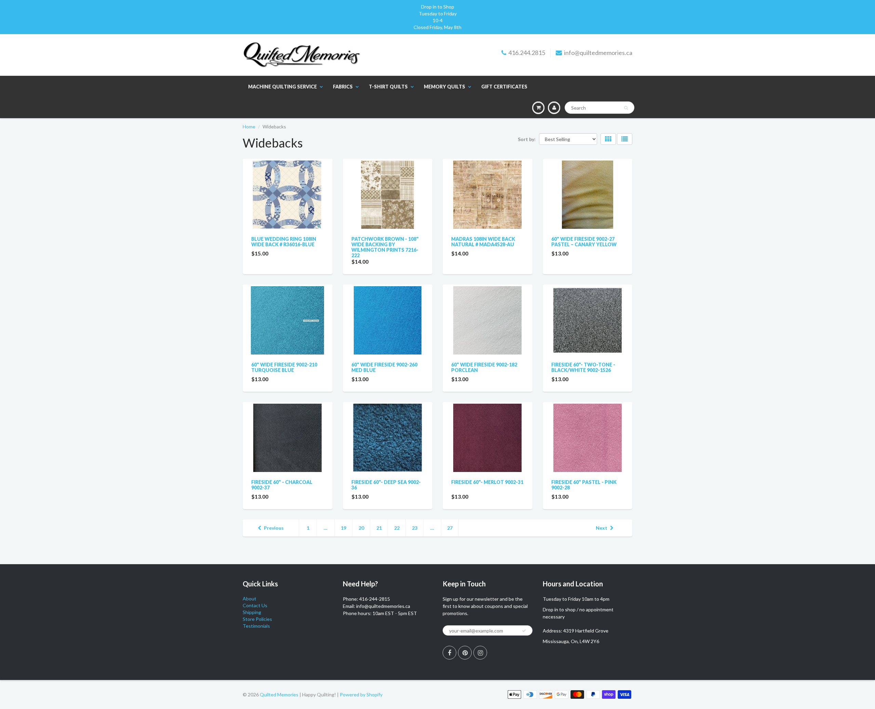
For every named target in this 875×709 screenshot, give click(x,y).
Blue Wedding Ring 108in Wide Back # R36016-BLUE (283, 241)
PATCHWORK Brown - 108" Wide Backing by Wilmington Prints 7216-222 (385, 247)
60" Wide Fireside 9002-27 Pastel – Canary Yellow (584, 241)
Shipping (252, 612)
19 (343, 528)
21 (379, 528)
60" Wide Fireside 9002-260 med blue (384, 367)
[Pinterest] (465, 652)
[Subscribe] (524, 630)
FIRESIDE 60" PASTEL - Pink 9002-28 (584, 484)
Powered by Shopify (361, 694)
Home (249, 126)
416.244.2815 (526, 52)
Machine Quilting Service (282, 86)
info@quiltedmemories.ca (598, 52)
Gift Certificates (504, 86)
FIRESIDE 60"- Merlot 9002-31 (487, 482)
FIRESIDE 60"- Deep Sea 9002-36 (386, 484)
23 (414, 528)
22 (397, 528)
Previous (274, 528)
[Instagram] (480, 652)
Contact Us (255, 605)
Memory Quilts (444, 86)
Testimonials (256, 626)
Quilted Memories (279, 694)
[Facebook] (449, 652)
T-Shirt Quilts (388, 86)
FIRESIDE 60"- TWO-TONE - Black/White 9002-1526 (583, 367)
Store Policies (257, 619)
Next (601, 528)
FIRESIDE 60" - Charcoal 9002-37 (281, 484)
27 (450, 528)
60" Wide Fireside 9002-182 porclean (484, 367)
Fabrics (343, 86)
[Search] (626, 107)
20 (361, 528)
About (249, 598)
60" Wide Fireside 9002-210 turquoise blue (284, 367)
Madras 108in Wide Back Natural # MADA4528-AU (483, 241)
